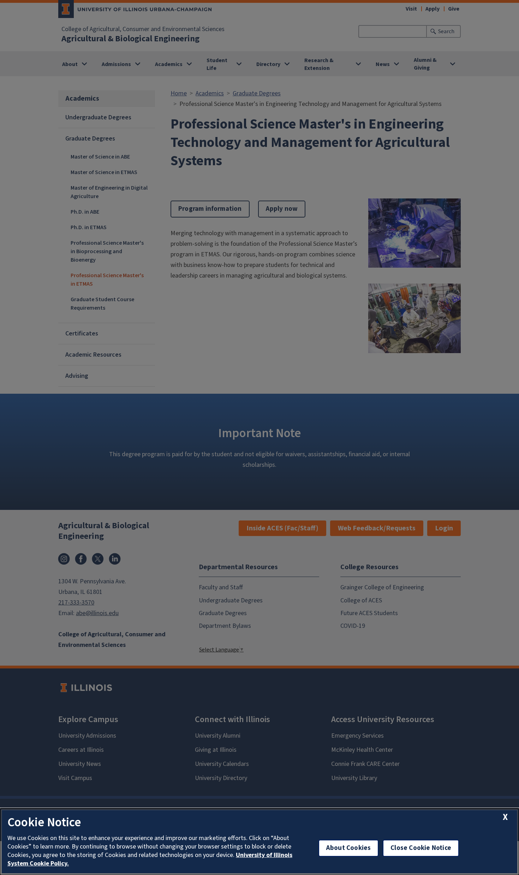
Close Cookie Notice (420, 848)
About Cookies (348, 848)
